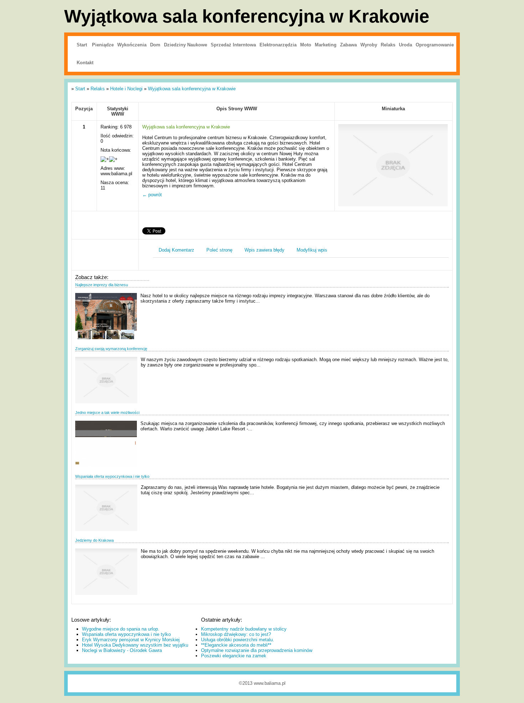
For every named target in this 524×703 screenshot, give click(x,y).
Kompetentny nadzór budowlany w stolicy (244, 629)
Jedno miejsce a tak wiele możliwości (107, 412)
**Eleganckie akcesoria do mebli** (236, 645)
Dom (155, 44)
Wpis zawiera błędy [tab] (264, 250)
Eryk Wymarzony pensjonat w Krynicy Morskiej (131, 639)
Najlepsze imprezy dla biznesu (101, 285)
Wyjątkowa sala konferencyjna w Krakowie (192, 88)
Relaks (388, 44)
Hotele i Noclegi (126, 88)
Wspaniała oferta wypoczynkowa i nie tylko (112, 476)
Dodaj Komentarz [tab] (176, 250)
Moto (305, 44)
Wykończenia (132, 44)
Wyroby (368, 44)
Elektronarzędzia (278, 44)
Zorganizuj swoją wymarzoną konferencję (111, 349)
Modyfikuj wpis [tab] (312, 250)
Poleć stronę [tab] (219, 250)
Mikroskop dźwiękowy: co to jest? (236, 634)
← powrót (152, 194)
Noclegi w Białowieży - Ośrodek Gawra (122, 650)
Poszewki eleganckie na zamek (233, 655)
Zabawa (348, 44)
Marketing (326, 44)
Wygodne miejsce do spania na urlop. (120, 629)
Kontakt (85, 62)
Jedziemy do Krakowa (94, 540)
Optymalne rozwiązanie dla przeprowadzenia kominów (256, 650)
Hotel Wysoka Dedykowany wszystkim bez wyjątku (135, 645)
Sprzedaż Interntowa (233, 44)
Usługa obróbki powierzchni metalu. (237, 639)
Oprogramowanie (435, 44)
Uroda (405, 44)
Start (82, 44)
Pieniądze (103, 44)
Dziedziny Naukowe (185, 44)
